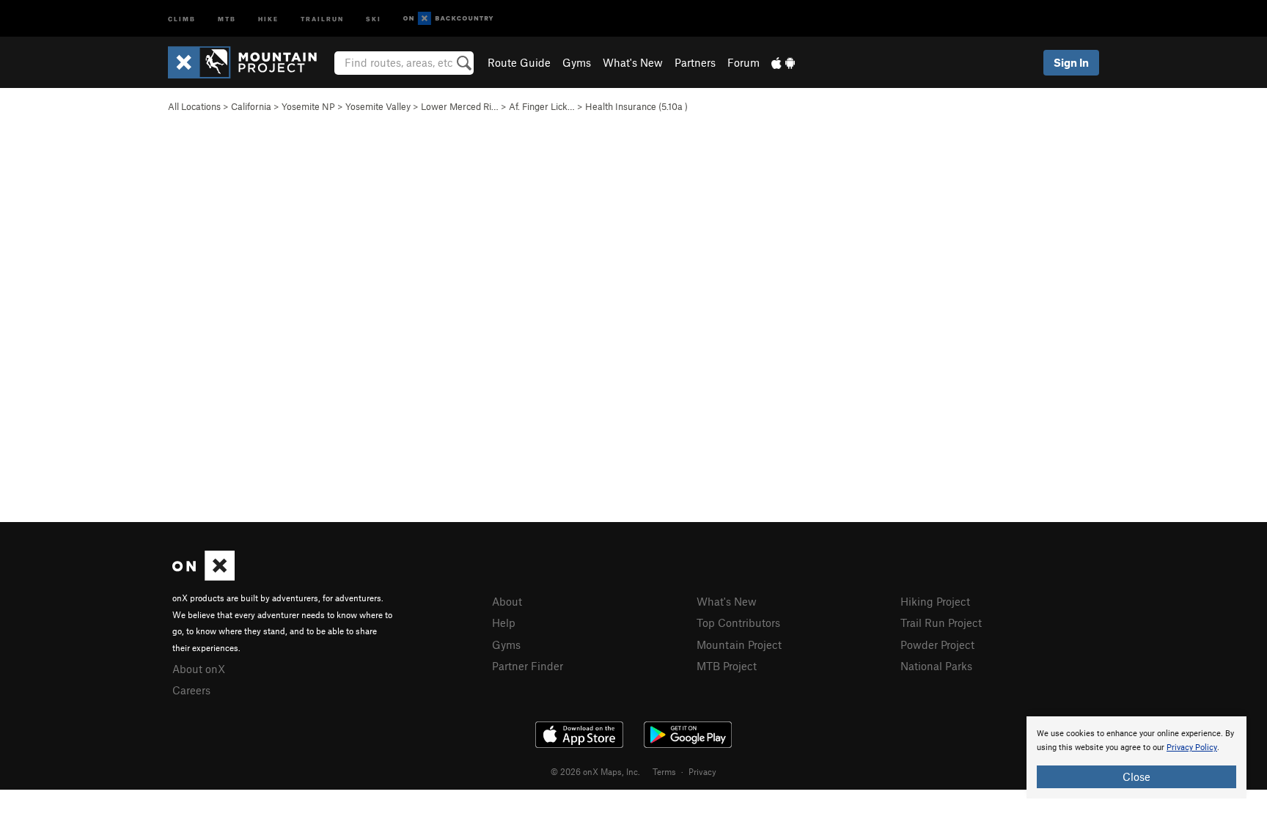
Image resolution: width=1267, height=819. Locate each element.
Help (503, 622)
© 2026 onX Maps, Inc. (595, 771)
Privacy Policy (1192, 747)
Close (1136, 776)
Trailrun (322, 18)
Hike (268, 18)
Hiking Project (935, 601)
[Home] (249, 62)
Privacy (702, 771)
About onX (198, 668)
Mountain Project (739, 644)
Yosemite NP (308, 106)
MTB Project (727, 665)
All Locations (194, 106)
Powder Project (937, 644)
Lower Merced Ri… (460, 106)
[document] (1136, 757)
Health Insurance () (636, 106)
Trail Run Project (941, 622)
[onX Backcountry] (448, 18)
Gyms (576, 62)
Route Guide (519, 62)
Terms (664, 771)
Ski (373, 18)
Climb (182, 18)
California (251, 106)
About (507, 601)
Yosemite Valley (378, 106)
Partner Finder (527, 665)
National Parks (936, 665)
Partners (695, 62)
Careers (191, 690)
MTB (227, 18)
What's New (633, 62)
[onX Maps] (203, 576)
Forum (743, 62)
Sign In (1071, 62)
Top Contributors (738, 622)
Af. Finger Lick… (542, 106)
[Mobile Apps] (783, 62)
